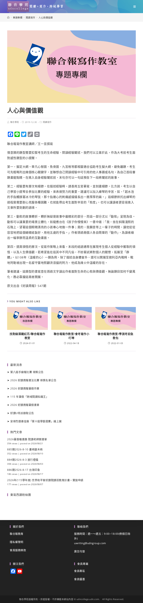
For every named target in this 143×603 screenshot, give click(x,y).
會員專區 (79, 571)
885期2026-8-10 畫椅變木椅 (25, 449)
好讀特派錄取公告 (22, 413)
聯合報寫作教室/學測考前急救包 (115, 336)
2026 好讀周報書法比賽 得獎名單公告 (33, 380)
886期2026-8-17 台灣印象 (23, 470)
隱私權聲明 (16, 542)
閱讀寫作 (47, 122)
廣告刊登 (79, 551)
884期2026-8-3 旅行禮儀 (22, 459)
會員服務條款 (18, 550)
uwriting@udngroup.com (90, 543)
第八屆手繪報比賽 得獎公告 (27, 372)
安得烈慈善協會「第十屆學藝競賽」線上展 (36, 421)
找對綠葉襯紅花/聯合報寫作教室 (27, 336)
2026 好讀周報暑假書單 (24, 405)
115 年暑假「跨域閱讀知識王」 (29, 396)
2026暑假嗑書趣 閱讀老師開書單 (27, 439)
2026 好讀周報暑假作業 (24, 388)
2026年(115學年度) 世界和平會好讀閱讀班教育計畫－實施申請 (45, 480)
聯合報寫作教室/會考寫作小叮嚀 (71, 336)
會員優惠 (79, 579)
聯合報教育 (16, 533)
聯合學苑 (14, 122)
